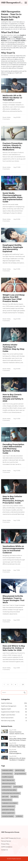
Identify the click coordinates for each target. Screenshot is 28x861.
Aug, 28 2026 (12, 756)
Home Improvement (14, 717)
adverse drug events (8, 783)
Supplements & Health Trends (14, 712)
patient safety (18, 786)
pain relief (5, 796)
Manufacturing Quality (14, 720)
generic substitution (8, 806)
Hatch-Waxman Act (8, 780)
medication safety (7, 770)
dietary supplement (8, 813)
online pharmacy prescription (11, 793)
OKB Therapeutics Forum (12, 2)
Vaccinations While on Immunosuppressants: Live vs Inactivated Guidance (13, 549)
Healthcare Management (14, 706)
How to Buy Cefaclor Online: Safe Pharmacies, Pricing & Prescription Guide (13, 499)
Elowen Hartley (7, 117)
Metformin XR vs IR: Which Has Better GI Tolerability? (12, 97)
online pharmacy (7, 773)
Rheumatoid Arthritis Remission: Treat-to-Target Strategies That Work (13, 599)
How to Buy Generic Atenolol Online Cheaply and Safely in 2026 (13, 397)
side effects (14, 796)
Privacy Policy (5, 844)
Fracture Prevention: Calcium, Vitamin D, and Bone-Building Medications (12, 146)
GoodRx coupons (7, 777)
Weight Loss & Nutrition (14, 715)
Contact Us (4, 850)
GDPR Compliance (6, 847)
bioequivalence (6, 800)
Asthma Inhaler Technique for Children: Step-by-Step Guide (13, 348)
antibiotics (19, 816)
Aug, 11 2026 (12, 736)
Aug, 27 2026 (12, 729)
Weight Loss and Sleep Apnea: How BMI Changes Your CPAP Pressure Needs (14, 298)
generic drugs (19, 770)
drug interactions (20, 773)
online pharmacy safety (9, 790)
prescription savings (8, 809)
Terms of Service (6, 841)
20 (23, 684)
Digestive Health (14, 709)
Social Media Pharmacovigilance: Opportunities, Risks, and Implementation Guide (13, 197)
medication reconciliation (9, 803)
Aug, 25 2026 (12, 749)
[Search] (25, 692)
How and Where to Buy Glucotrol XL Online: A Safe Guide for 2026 (14, 648)
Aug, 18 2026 (12, 743)
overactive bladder (7, 816)
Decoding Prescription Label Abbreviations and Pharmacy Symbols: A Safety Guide (13, 448)
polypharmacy (6, 786)
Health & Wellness (14, 703)
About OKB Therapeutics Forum (11, 838)
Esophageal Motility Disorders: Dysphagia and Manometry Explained (13, 248)
